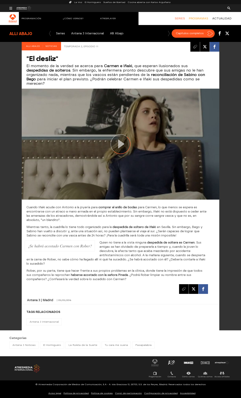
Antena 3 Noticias (24, 345)
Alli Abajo (20, 33)
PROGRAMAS (198, 18)
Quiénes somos (205, 377)
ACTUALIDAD (221, 18)
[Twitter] (205, 46)
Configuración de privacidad (161, 393)
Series (60, 33)
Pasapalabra (143, 345)
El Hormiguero (93, 2)
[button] (50, 33)
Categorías (17, 338)
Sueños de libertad (114, 2)
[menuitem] (180, 18)
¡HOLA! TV (188, 363)
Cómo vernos (188, 377)
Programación (31, 18)
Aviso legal (54, 393)
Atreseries (172, 363)
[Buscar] (229, 8)
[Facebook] (214, 46)
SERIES (180, 18)
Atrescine (205, 363)
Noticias (51, 46)
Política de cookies (102, 393)
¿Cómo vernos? (73, 18)
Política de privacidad (76, 393)
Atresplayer (108, 18)
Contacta (172, 377)
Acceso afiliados (222, 377)
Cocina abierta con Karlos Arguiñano (149, 2)
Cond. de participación (128, 393)
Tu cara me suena (116, 345)
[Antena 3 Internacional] (13, 20)
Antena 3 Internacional (87, 33)
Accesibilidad (187, 393)
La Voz (78, 2)
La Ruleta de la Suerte (82, 345)
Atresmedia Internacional (27, 368)
